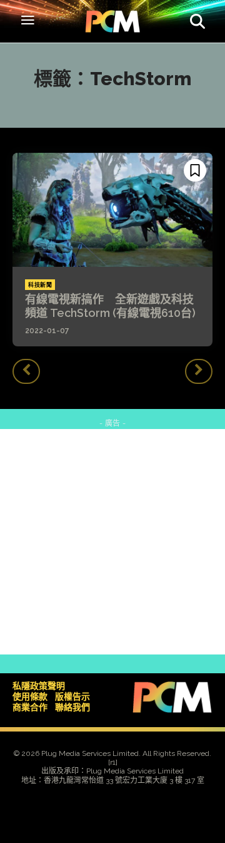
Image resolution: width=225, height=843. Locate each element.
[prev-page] (26, 371)
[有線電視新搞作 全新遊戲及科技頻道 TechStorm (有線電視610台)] (112, 210)
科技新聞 (40, 285)
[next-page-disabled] (198, 371)
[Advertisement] (112, 541)
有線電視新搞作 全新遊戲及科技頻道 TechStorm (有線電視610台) (110, 305)
